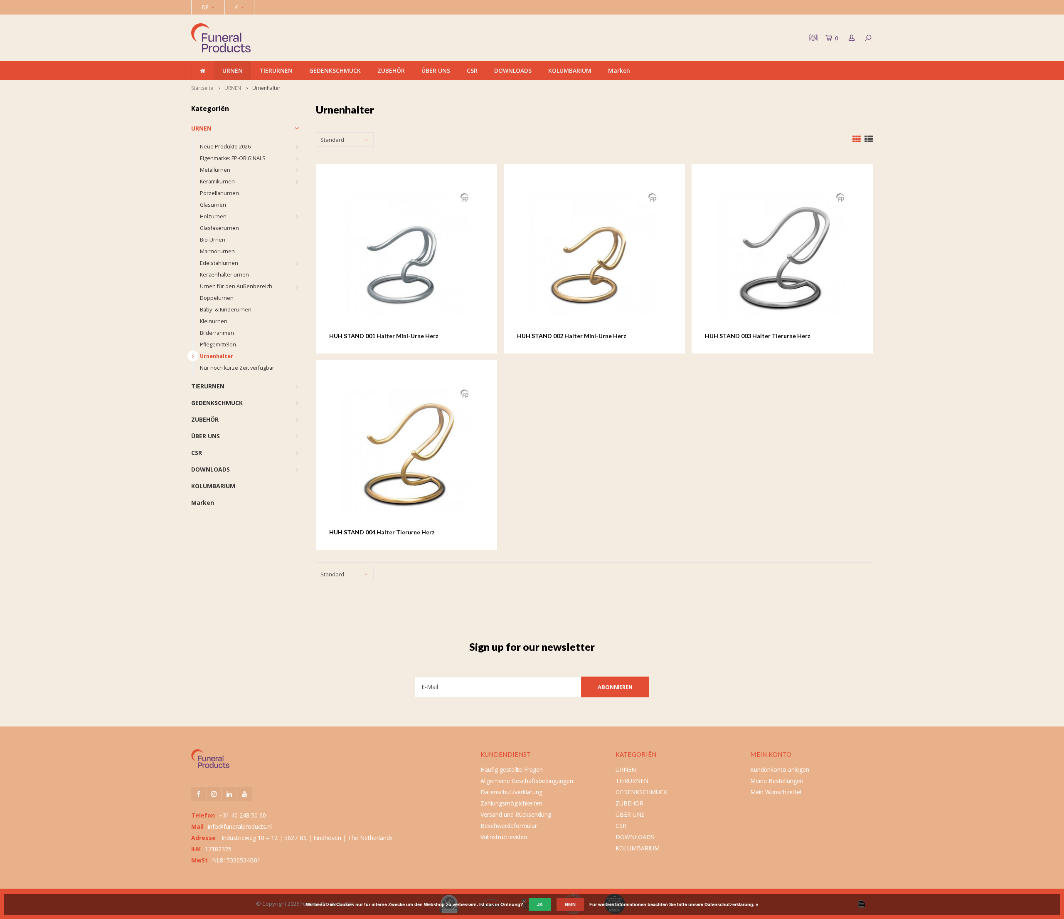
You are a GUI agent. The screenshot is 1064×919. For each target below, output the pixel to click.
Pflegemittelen (218, 344)
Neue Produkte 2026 (225, 146)
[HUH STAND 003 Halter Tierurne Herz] (782, 254)
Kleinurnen (213, 321)
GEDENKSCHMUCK (335, 70)
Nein (570, 904)
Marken (619, 70)
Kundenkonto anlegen (779, 769)
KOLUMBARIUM (569, 70)
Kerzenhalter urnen (224, 274)
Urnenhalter (266, 87)
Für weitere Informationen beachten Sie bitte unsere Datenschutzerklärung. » (673, 904)
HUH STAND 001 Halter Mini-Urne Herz (383, 335)
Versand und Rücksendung (515, 814)
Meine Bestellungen (776, 781)
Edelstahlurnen (219, 263)
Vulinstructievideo (503, 837)
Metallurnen (215, 169)
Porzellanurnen (219, 193)
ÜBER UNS (435, 70)
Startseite (202, 87)
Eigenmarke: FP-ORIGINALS (233, 158)
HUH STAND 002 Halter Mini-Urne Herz (571, 335)
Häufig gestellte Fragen (511, 769)
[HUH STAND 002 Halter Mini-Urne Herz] (594, 254)
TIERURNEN (276, 70)
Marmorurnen (217, 251)
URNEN (232, 70)
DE (205, 7)
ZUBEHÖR (391, 70)
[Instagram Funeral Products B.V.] (214, 794)
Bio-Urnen (212, 239)
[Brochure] (812, 37)
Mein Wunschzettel (775, 792)
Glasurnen (213, 204)
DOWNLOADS (513, 70)
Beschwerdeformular (508, 826)
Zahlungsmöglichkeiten (511, 803)
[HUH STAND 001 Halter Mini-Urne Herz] (406, 254)
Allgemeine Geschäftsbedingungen (526, 781)
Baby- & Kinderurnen (225, 309)
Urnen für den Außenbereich (236, 286)
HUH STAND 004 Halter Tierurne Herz (382, 532)
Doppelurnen (217, 297)
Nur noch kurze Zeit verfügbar (237, 367)
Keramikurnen (217, 181)
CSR (472, 70)
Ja (540, 904)
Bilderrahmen (217, 332)
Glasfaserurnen (219, 228)
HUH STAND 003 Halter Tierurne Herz (757, 335)
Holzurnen (213, 216)
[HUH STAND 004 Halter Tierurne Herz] (406, 450)
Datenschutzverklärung (511, 792)
